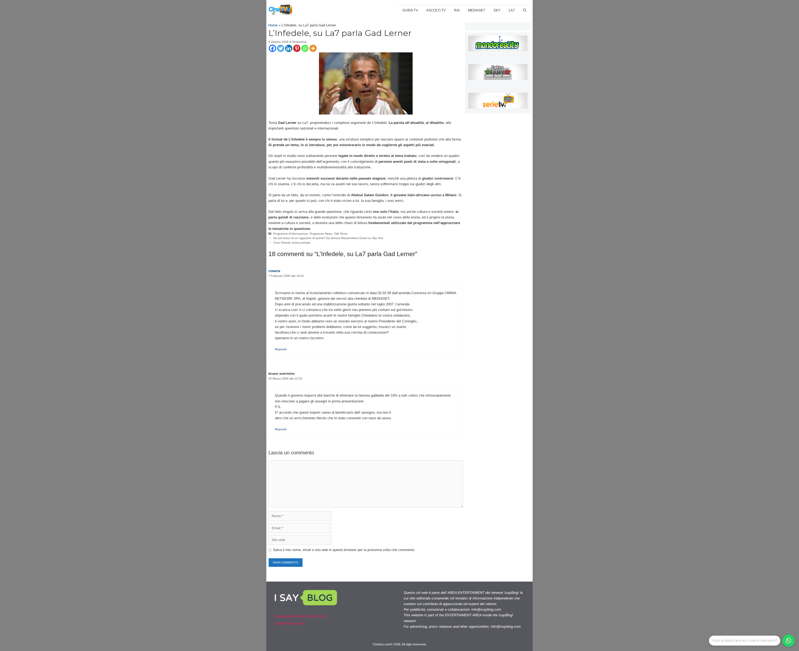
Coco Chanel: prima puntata (291, 242)
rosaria (274, 271)
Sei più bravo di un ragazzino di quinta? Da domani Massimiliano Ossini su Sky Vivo (328, 238)
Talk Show (340, 233)
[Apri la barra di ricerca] (525, 10)
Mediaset (476, 10)
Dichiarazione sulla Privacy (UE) (300, 616)
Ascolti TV (436, 10)
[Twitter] (280, 48)
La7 (512, 10)
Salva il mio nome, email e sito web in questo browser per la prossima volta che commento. (344, 550)
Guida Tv (410, 10)
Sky (497, 10)
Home (273, 25)
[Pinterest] (296, 48)
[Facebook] (272, 48)
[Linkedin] (288, 48)
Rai (457, 10)
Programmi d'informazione (290, 233)
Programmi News (321, 233)
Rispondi (280, 349)
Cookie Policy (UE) (289, 623)
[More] (313, 48)
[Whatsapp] (305, 48)
